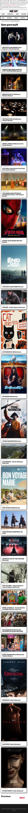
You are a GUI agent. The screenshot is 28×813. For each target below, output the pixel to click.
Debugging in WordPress (10, 5)
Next (22, 797)
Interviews (9, 17)
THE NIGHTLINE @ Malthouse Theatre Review (11, 119)
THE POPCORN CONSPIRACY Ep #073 (12, 532)
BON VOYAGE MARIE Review (11, 508)
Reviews (16, 17)
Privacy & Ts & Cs (13, 806)
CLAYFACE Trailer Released (11, 744)
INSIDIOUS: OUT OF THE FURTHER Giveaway (13, 559)
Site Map (2, 806)
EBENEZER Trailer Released (11, 700)
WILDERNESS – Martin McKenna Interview (12, 462)
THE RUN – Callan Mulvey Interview (13, 307)
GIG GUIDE (23, 14)
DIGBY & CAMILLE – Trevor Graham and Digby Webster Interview (13, 608)
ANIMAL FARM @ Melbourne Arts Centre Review (12, 144)
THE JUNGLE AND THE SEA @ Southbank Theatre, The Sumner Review (13, 194)
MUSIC (3, 14)
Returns (7, 806)
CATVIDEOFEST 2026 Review (11, 352)
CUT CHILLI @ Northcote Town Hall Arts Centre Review (13, 169)
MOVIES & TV (10, 14)
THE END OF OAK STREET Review (12, 287)
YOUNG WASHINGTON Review (11, 441)
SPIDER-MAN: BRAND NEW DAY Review (12, 241)
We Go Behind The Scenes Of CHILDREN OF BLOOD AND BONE (12, 630)
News (3, 17)
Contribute (19, 806)
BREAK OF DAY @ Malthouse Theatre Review (11, 95)
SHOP (17, 14)
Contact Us (25, 806)
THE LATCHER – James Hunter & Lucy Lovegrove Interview (12, 586)
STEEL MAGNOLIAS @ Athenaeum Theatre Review (13, 655)
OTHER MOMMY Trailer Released (12, 791)
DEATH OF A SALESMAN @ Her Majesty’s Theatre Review (12, 48)
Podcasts (23, 17)
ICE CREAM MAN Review (10, 396)
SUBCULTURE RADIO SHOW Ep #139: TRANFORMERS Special (12, 70)
